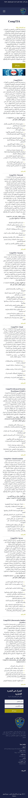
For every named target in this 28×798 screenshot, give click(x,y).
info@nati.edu (22, 763)
